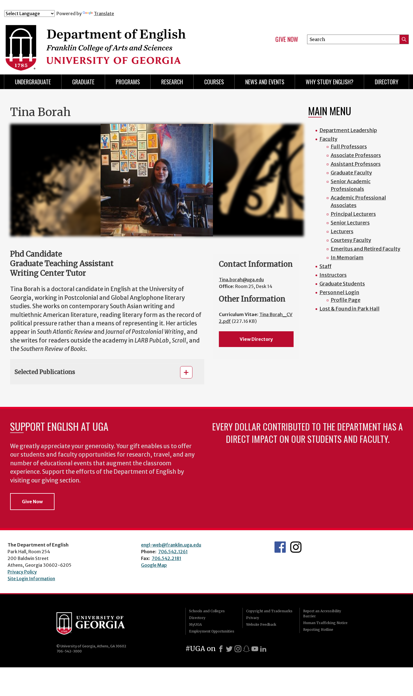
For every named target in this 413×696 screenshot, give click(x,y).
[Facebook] (220, 648)
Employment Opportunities (211, 631)
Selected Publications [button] (45, 371)
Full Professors (349, 146)
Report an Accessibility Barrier (322, 613)
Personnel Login (339, 292)
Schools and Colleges (207, 611)
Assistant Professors (356, 164)
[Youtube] (254, 648)
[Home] (116, 42)
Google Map (154, 565)
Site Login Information (31, 578)
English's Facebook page (280, 547)
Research (172, 82)
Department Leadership (348, 130)
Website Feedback (261, 624)
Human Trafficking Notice (325, 623)
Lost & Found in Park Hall (349, 308)
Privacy (252, 618)
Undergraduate (33, 82)
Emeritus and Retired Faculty (365, 249)
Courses (214, 82)
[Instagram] (238, 648)
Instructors (333, 275)
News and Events (264, 82)
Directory (386, 82)
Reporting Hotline (318, 629)
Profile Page (345, 300)
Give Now (286, 39)
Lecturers (342, 231)
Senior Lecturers (350, 222)
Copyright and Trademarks (269, 611)
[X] (229, 648)
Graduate (83, 82)
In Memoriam (347, 257)
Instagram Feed (295, 547)
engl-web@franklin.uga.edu (171, 545)
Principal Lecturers (353, 214)
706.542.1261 (173, 551)
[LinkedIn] (263, 648)
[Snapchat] (246, 648)
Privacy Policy (22, 572)
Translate (104, 13)
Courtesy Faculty (351, 240)
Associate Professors (356, 155)
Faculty (328, 139)
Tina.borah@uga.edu (241, 279)
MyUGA (195, 624)
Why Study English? (329, 82)
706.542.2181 (166, 558)
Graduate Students (342, 283)
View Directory (256, 339)
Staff (325, 266)
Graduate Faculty (351, 172)
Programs (128, 82)
